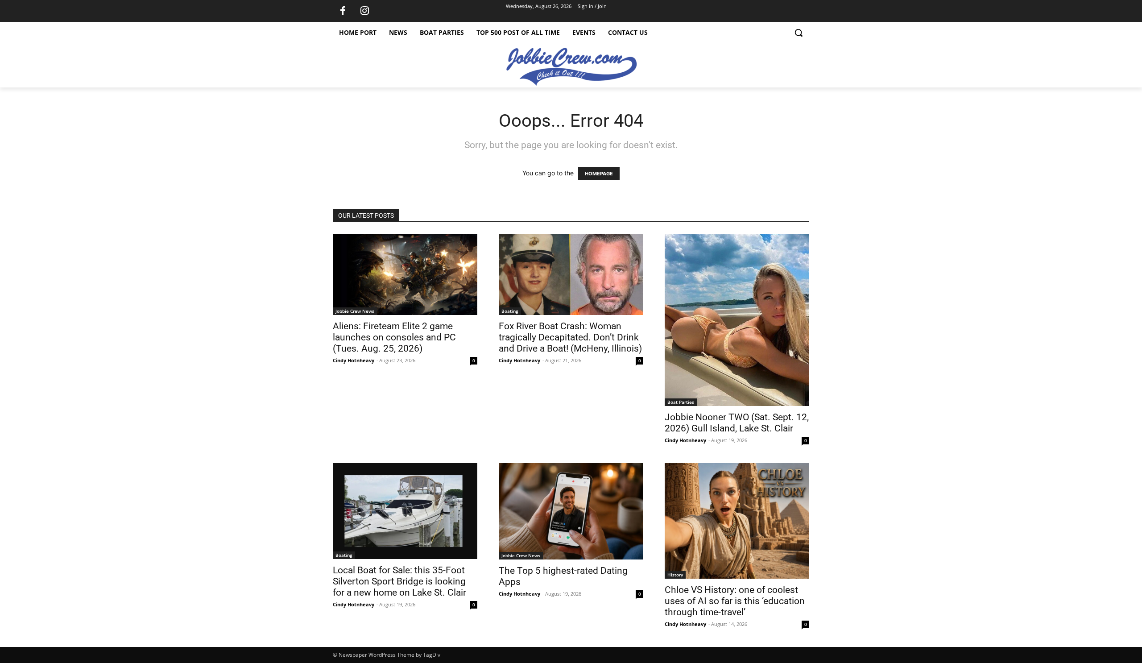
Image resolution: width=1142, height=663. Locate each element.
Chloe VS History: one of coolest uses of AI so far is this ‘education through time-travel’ (735, 600)
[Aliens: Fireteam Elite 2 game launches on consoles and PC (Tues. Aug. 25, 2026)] (405, 274)
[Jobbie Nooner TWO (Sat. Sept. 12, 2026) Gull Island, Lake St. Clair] (737, 320)
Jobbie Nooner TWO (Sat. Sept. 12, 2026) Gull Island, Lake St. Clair (737, 423)
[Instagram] (364, 11)
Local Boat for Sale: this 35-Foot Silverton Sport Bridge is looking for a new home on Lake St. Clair (399, 581)
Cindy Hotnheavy (353, 360)
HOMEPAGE (599, 173)
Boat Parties (680, 402)
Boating (509, 311)
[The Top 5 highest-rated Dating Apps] (571, 511)
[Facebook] (342, 11)
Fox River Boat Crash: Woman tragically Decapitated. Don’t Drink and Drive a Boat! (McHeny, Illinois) (570, 337)
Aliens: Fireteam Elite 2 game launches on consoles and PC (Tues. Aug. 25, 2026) (394, 337)
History (675, 575)
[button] (798, 32)
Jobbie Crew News (354, 311)
